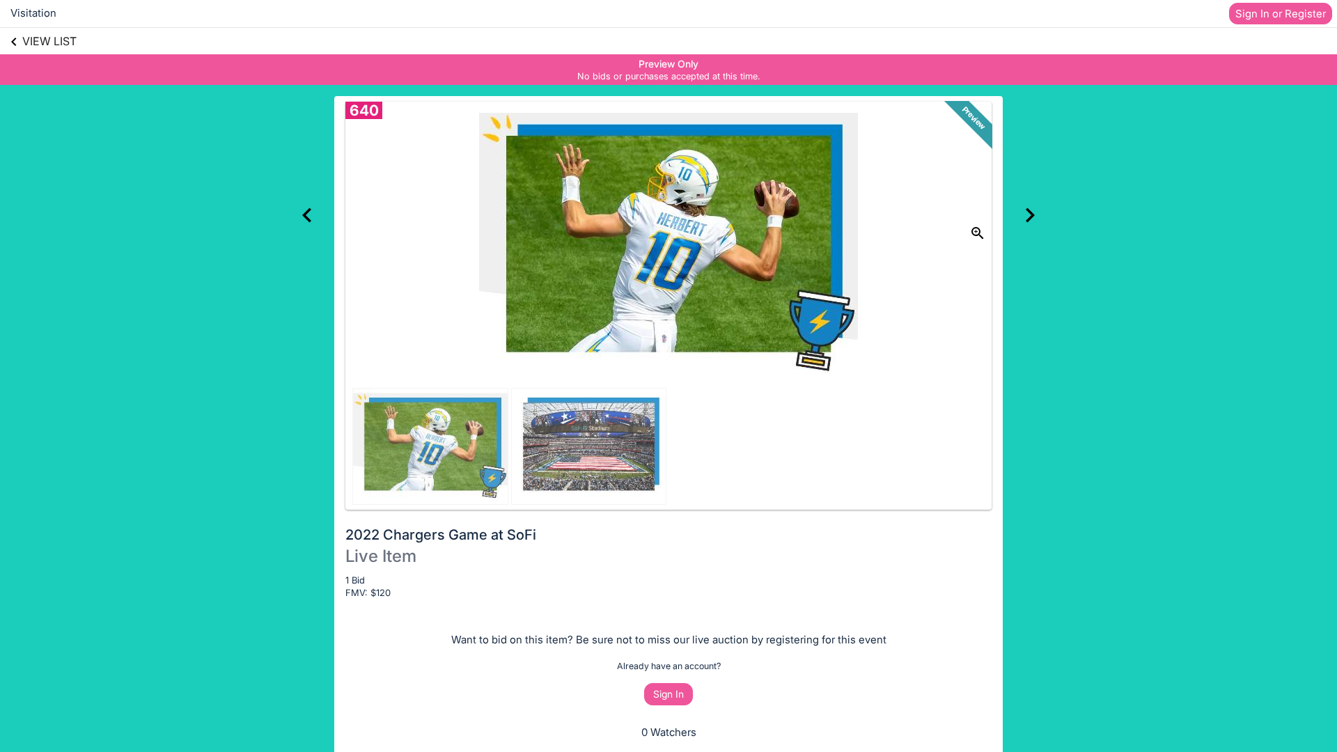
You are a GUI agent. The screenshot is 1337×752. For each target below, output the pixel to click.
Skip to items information (735, 63)
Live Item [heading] (380, 556)
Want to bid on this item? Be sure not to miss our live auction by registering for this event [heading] (668, 639)
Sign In (668, 694)
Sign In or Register (1280, 13)
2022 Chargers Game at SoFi (440, 534)
